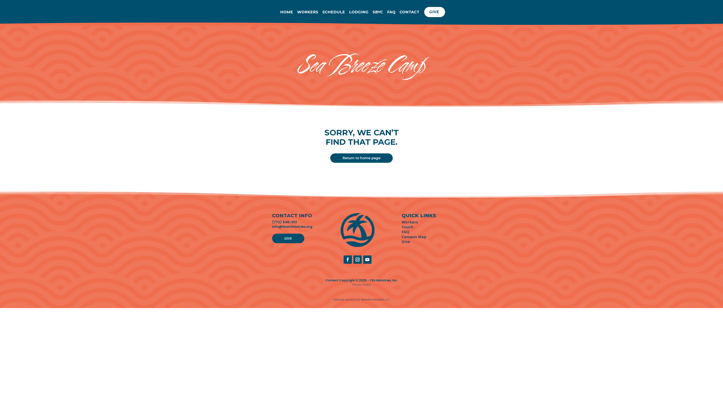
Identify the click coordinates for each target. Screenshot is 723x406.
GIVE (288, 238)
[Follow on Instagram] (357, 259)
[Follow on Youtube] (367, 259)
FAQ (391, 12)
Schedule (333, 12)
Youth (407, 227)
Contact (409, 12)
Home (286, 12)
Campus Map (414, 236)
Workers (307, 12)
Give (434, 12)
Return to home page (361, 158)
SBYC (378, 12)
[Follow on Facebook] (348, 259)
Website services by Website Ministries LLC (361, 299)
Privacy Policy (361, 285)
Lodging (358, 12)
